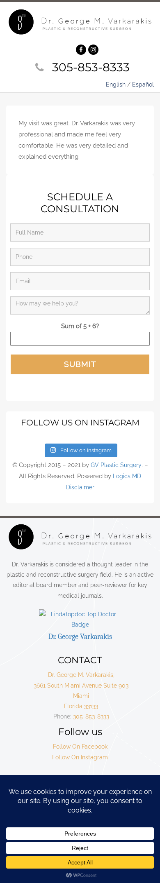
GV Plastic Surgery (116, 465)
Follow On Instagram (80, 757)
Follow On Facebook (80, 746)
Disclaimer (80, 487)
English (116, 84)
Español (143, 84)
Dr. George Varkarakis (80, 636)
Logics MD (127, 476)
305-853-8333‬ (91, 67)
